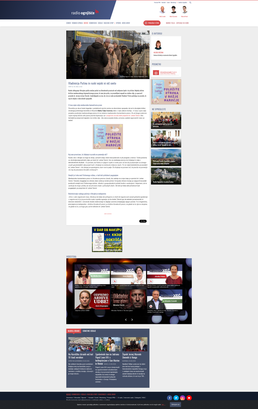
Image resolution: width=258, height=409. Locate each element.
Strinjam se (175, 404)
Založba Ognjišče (182, 2)
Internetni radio (129, 397)
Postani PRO (157, 2)
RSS (143, 397)
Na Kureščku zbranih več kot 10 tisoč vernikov (80, 355)
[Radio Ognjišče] (84, 11)
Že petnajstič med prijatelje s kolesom (163, 125)
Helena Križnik (158, 52)
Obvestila (77, 397)
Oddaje (100, 23)
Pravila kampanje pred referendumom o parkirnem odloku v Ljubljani (88, 400)
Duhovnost (102, 394)
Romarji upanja (77, 23)
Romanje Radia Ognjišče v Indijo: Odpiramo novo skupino (164, 162)
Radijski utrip (109, 23)
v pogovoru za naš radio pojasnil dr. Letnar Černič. (123, 116)
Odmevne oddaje (89, 330)
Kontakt (164, 2)
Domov (68, 23)
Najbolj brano (74, 330)
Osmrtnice (69, 397)
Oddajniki (138, 397)
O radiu (120, 397)
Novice (86, 23)
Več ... (163, 404)
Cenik (168, 2)
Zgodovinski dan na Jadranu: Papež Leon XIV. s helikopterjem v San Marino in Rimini (107, 358)
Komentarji (93, 23)
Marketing (173, 2)
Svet (69, 86)
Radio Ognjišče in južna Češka (163, 181)
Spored (118, 23)
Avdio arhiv (126, 23)
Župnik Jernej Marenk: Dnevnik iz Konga (131, 355)
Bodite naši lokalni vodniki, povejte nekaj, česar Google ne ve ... (165, 143)
